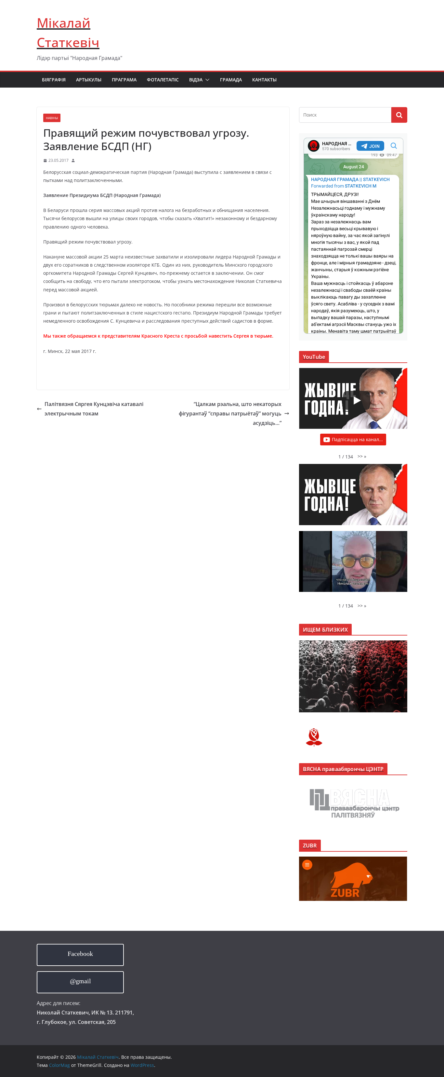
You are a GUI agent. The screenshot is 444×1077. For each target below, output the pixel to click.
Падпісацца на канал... (357, 439)
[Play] (356, 400)
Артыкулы (88, 80)
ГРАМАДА (231, 80)
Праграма (124, 80)
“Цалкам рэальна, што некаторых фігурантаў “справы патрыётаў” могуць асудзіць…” (230, 413)
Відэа (195, 80)
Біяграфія (54, 80)
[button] (206, 79)
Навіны (52, 118)
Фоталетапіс (163, 80)
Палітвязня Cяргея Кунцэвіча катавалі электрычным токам (94, 408)
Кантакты (264, 80)
